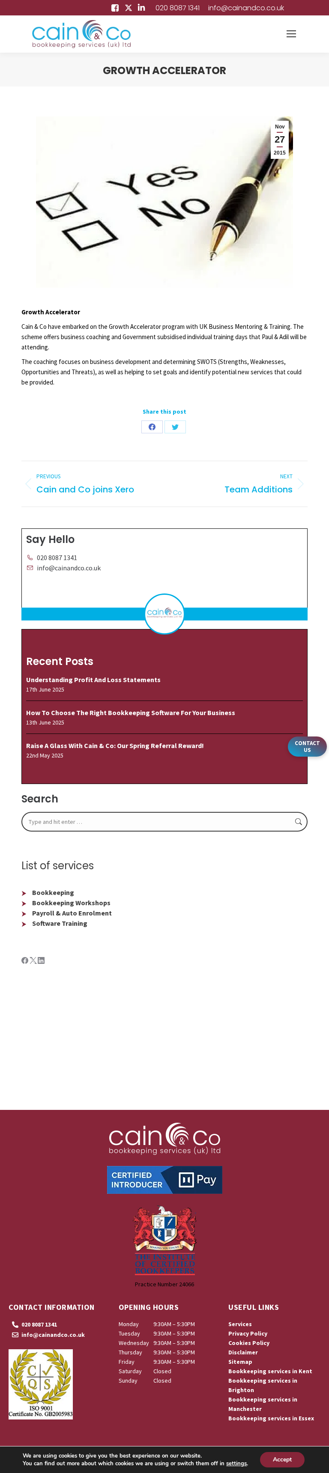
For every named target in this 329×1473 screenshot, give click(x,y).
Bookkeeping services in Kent (270, 1371)
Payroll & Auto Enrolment (72, 913)
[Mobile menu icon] (291, 33)
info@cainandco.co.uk (246, 8)
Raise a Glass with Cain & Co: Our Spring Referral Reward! (115, 745)
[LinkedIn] (41, 961)
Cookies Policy (248, 1343)
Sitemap (240, 1362)
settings (236, 1463)
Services (240, 1324)
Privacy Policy (247, 1333)
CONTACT (307, 746)
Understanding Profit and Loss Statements (93, 679)
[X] (34, 961)
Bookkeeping (53, 892)
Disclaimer (243, 1352)
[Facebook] (25, 961)
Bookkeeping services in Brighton (262, 1385)
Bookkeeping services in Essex (271, 1418)
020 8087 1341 (178, 8)
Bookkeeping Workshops (71, 902)
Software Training (59, 923)
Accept (282, 1459)
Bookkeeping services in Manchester (262, 1404)
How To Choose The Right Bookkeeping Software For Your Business (130, 712)
